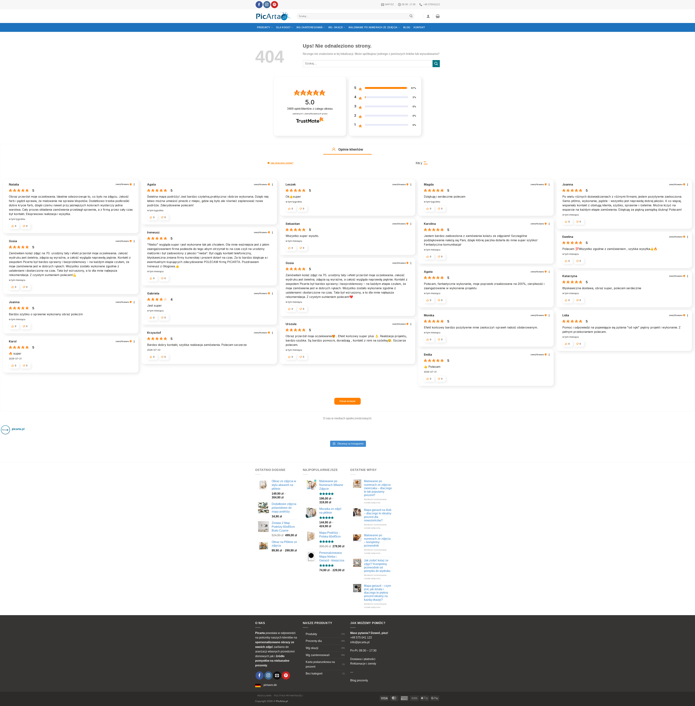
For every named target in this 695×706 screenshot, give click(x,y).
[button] (334, 149)
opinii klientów (310, 108)
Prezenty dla (314, 640)
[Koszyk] (438, 16)
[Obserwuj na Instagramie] (266, 4)
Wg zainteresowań (309, 27)
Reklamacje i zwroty (363, 663)
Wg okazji (312, 648)
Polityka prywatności (288, 695)
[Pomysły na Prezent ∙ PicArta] (273, 16)
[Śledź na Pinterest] (274, 4)
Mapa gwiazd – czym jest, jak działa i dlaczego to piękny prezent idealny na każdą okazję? (377, 592)
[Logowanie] (428, 16)
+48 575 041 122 (361, 637)
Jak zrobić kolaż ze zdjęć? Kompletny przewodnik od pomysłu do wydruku (377, 565)
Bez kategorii (314, 673)
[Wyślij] (411, 16)
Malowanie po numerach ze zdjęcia (373, 27)
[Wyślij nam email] (277, 675)
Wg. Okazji (335, 27)
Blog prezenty (359, 680)
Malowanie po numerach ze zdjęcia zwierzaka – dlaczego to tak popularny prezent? (378, 488)
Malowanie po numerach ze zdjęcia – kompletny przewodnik (377, 540)
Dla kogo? (283, 27)
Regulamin (264, 695)
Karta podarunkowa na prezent (320, 664)
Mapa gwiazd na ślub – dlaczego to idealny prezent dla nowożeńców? (377, 515)
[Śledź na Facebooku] (259, 4)
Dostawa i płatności (362, 659)
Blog (406, 27)
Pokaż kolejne (348, 401)
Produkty (263, 27)
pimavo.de (270, 684)
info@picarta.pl (360, 642)
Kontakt (419, 27)
